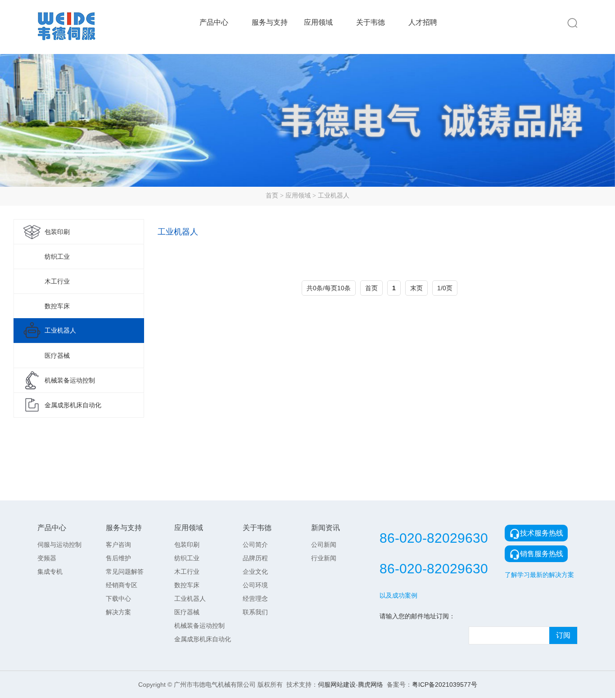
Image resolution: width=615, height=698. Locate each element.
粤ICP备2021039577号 (444, 684)
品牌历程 (255, 558)
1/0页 (444, 288)
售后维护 (118, 558)
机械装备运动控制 (70, 380)
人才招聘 (422, 22)
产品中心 (213, 22)
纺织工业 (57, 256)
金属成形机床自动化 (73, 405)
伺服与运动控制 (59, 544)
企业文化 (255, 571)
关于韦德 (370, 22)
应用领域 (318, 22)
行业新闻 (323, 558)
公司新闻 (323, 544)
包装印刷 (57, 231)
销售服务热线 (541, 554)
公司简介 (255, 544)
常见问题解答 (125, 571)
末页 (416, 288)
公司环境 (255, 585)
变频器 (46, 558)
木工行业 (57, 281)
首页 (272, 195)
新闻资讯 (325, 527)
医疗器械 (57, 355)
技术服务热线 (541, 533)
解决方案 (118, 612)
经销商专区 (121, 585)
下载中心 (118, 598)
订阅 (563, 635)
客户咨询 (118, 544)
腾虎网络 (370, 684)
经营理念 (255, 598)
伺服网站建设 (337, 684)
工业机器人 (333, 195)
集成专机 (50, 571)
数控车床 (57, 306)
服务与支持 (270, 22)
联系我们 (255, 612)
